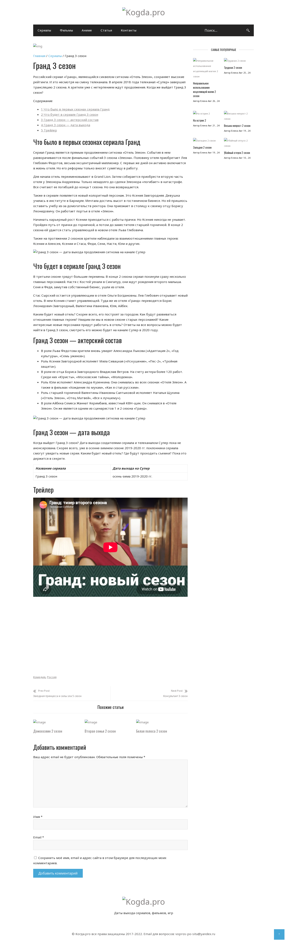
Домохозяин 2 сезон (47, 731)
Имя (37, 817)
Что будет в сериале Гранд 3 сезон (69, 114)
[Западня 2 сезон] (206, 141)
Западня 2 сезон (202, 147)
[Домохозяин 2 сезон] (39, 722)
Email (38, 837)
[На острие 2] (206, 114)
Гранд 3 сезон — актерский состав (70, 120)
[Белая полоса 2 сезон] (142, 722)
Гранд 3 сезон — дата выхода (65, 125)
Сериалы (44, 30)
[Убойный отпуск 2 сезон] (237, 144)
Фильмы (66, 30)
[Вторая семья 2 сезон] (91, 722)
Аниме (87, 30)
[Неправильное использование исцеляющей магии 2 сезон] (206, 69)
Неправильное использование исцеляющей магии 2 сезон (204, 89)
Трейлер (49, 130)
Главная (39, 56)
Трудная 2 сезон (233, 67)
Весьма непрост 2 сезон (237, 125)
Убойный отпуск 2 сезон (237, 153)
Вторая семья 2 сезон (100, 731)
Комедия (39, 677)
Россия (52, 677)
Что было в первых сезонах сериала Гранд (75, 109)
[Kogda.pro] (143, 12)
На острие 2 (199, 120)
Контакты (128, 30)
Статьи (106, 30)
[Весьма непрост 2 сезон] (237, 117)
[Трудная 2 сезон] (237, 61)
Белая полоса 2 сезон (151, 731)
